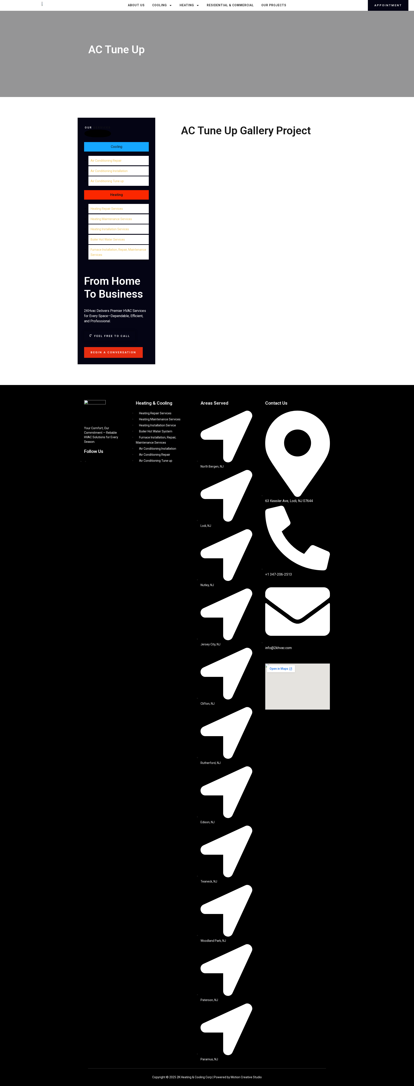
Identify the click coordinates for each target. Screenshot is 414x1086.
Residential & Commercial (230, 5)
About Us (136, 5)
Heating (187, 5)
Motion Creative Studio (246, 1077)
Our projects (273, 5)
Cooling (159, 5)
